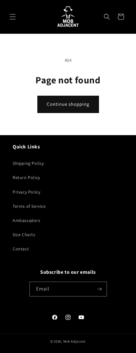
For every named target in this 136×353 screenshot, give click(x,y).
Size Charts (24, 234)
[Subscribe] (100, 289)
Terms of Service (29, 206)
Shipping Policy (28, 163)
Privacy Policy (26, 192)
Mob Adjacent (74, 341)
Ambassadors (26, 220)
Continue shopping (68, 104)
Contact (21, 249)
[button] (13, 17)
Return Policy (26, 177)
